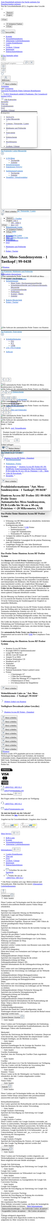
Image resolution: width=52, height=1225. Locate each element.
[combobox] (12, 63)
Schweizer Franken (14, 24)
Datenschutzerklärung (14, 52)
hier (16, 815)
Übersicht (5, 91)
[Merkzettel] (2, 75)
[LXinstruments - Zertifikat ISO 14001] (29, 828)
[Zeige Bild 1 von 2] (2, 383)
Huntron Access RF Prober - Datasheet (19, 458)
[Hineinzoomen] (14, 398)
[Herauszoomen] (3, 398)
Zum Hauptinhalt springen (11, 2)
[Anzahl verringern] (5, 440)
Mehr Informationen (34, 1206)
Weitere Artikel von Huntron (15, 702)
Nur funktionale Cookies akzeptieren (35, 1209)
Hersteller (9, 236)
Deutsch (10, 13)
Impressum (10, 49)
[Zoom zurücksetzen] (8, 398)
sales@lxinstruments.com (14, 809)
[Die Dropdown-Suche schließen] (31, 63)
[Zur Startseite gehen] (9, 56)
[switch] (2, 898)
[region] (26, 348)
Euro (9, 26)
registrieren (9, 89)
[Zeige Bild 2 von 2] (4, 383)
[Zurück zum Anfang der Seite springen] (3, 891)
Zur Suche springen (29, 2)
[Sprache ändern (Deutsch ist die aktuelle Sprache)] (2, 214)
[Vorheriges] (3, 380)
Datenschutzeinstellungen (11, 1209)
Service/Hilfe (9, 32)
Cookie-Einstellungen (14, 43)
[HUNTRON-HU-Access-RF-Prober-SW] (24, 328)
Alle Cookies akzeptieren (36, 1211)
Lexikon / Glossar (12, 47)
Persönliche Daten (16, 91)
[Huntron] (26, 267)
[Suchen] (26, 63)
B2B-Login (10, 838)
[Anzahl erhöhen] (17, 440)
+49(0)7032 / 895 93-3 (13, 804)
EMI (30, 634)
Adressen (27, 91)
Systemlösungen (12, 240)
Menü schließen (10, 84)
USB (27, 527)
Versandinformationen (14, 39)
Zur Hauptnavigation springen (20, 3)
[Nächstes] (8, 380)
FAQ (8, 45)
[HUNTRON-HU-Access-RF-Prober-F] (26, 277)
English (9, 15)
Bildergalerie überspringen (11, 274)
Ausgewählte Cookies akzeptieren (14, 1211)
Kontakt (9, 37)
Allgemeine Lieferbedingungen (18, 41)
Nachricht (9, 872)
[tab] (27, 469)
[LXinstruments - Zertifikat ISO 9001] (10, 828)
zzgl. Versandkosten (18, 428)
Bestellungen (36, 91)
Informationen (6, 850)
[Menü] (3, 59)
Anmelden (5, 86)
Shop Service (6, 834)
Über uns (9, 238)
